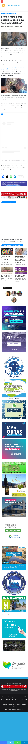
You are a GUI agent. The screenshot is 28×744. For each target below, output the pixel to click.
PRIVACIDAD (8, 709)
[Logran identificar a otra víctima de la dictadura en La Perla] (7, 270)
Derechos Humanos (6, 13)
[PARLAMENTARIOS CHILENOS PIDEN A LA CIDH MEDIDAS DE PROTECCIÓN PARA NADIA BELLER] (21, 251)
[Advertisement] (14, 729)
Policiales (13, 13)
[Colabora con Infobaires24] (14, 184)
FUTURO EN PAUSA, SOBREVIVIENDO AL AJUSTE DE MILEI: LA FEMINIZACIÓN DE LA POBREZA (20, 278)
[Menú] (1, 9)
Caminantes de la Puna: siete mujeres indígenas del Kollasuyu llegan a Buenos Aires (6, 259)
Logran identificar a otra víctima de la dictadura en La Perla (6, 276)
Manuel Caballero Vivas (7, 26)
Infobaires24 (20, 709)
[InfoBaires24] (14, 5)
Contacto (14, 709)
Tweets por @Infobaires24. (8, 615)
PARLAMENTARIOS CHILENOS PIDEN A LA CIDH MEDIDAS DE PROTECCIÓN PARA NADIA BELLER (20, 259)
